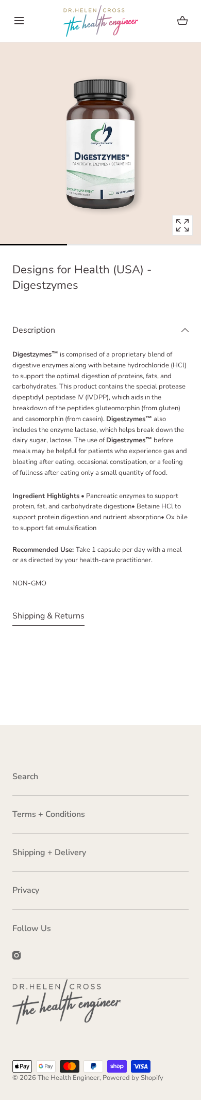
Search (25, 776)
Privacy (25, 890)
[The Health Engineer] (100, 21)
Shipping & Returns (48, 616)
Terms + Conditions (48, 814)
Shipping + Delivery (49, 852)
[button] (18, 20)
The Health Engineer (68, 1077)
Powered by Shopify (133, 1077)
